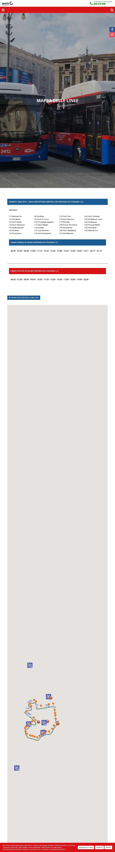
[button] (50, 698)
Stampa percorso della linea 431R (24, 298)
